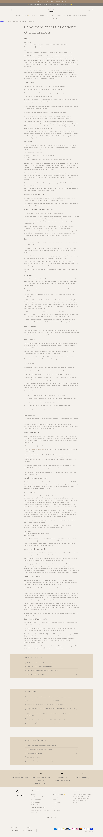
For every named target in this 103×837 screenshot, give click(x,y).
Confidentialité (35, 804)
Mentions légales (35, 802)
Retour (53, 807)
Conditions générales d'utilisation (40, 810)
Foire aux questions (57, 796)
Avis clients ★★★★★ (37, 796)
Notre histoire (34, 794)
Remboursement (56, 810)
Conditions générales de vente (39, 807)
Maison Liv (91, 831)
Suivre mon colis (56, 802)
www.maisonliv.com (53, 58)
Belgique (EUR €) (16, 830)
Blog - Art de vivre (36, 799)
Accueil (2, 21)
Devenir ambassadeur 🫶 (58, 794)
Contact (54, 799)
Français (30, 830)
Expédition (54, 804)
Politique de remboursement (38, 812)
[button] (11, 10)
